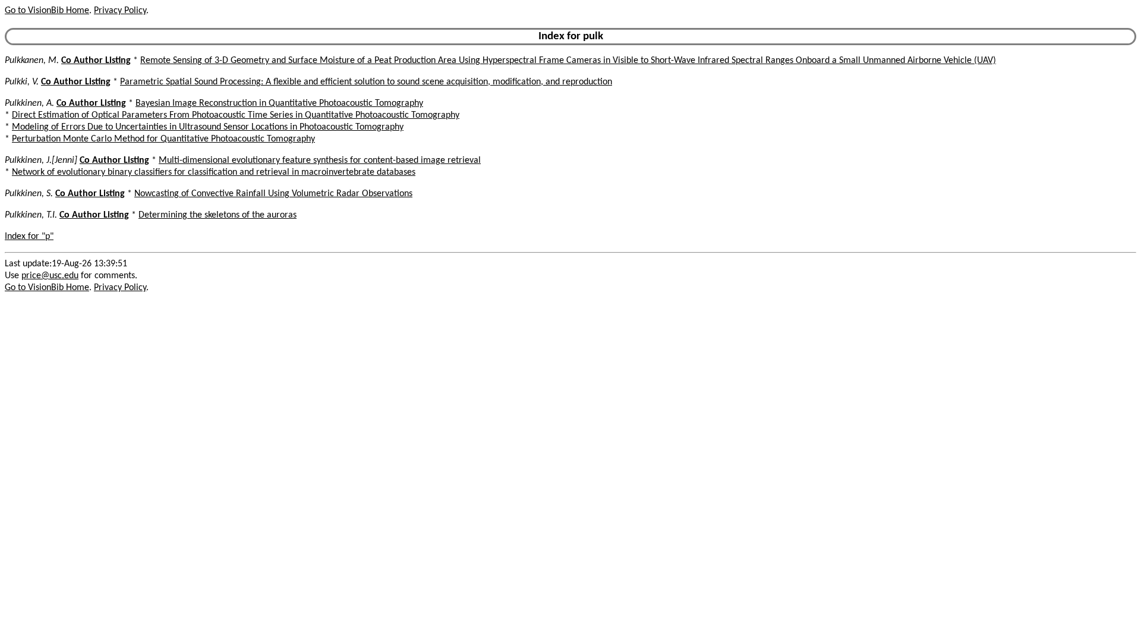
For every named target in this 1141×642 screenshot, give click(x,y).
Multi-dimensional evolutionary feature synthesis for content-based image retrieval (320, 160)
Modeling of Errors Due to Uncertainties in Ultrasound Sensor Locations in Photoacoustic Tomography (208, 127)
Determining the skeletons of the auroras (217, 215)
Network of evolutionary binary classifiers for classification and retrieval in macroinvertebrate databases (213, 172)
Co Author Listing (96, 60)
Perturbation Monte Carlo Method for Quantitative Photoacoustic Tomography (163, 139)
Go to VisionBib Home (47, 10)
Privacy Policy (120, 10)
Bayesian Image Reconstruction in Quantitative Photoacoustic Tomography (279, 103)
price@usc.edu (49, 276)
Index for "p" (29, 236)
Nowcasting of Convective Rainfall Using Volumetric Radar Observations (273, 194)
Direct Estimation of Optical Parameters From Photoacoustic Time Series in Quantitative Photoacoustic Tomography (235, 115)
